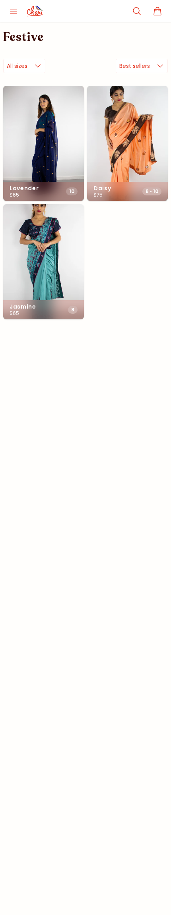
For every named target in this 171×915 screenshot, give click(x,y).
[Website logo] (39, 11)
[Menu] (13, 11)
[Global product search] (136, 11)
